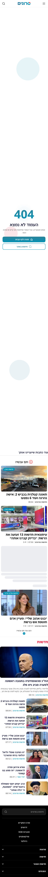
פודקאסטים (24, 836)
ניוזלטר (24, 841)
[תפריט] (43, 3)
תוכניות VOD (24, 832)
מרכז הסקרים (24, 822)
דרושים (24, 827)
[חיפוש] (3, 3)
